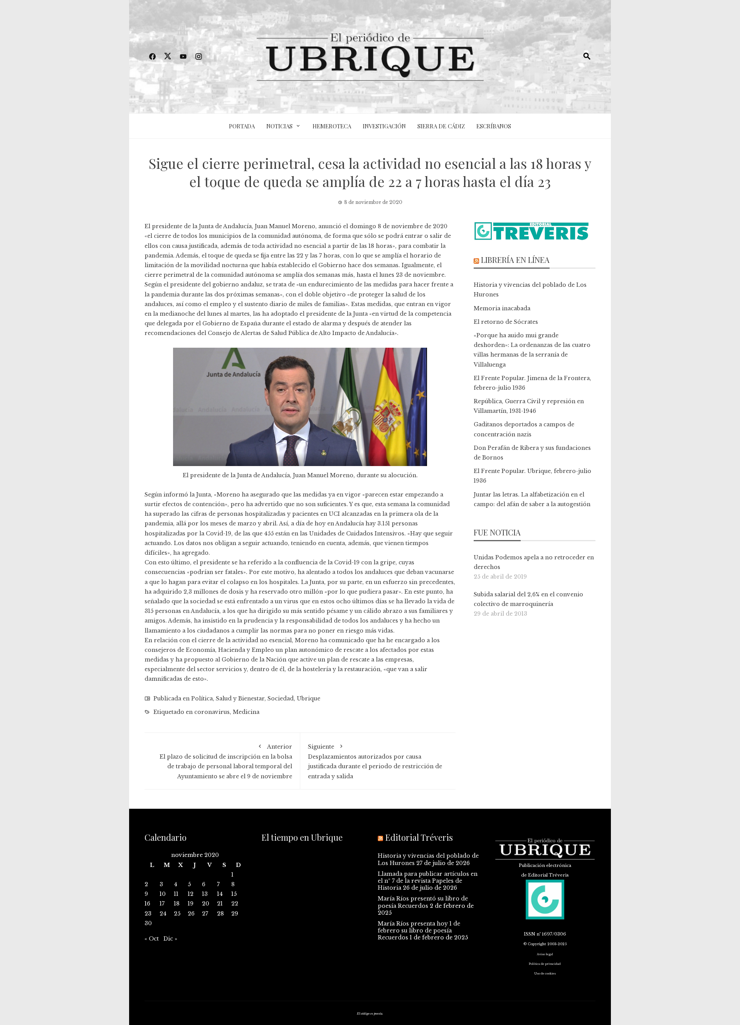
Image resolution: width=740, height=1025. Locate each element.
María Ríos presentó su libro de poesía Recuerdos (423, 902)
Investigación (384, 126)
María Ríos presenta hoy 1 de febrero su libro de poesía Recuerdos (419, 930)
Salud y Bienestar (240, 698)
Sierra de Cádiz (441, 126)
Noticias (279, 126)
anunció (329, 226)
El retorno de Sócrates (506, 321)
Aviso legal (545, 954)
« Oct (152, 938)
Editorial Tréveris (419, 837)
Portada (242, 126)
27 (205, 913)
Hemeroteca (332, 126)
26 (191, 913)
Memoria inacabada (502, 308)
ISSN (529, 934)
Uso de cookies (545, 973)
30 (148, 923)
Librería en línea (515, 259)
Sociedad (280, 698)
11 (176, 893)
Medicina (246, 712)
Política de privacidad (545, 964)
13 (205, 893)
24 (163, 913)
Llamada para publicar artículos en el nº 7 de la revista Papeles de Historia (428, 880)
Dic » (170, 938)
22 (234, 903)
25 (177, 913)
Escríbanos (493, 126)
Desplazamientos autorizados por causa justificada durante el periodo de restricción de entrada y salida (375, 761)
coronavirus (212, 712)
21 (220, 903)
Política (202, 698)
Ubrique (308, 698)
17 (162, 903)
